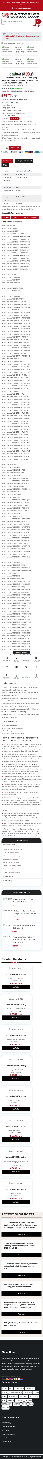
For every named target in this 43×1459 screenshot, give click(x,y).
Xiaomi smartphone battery (11, 862)
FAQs (5, 165)
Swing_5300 (28, 1392)
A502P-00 (17, 1404)
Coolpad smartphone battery (12, 865)
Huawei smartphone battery (12, 872)
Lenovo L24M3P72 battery (16, 1096)
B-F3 (10, 1388)
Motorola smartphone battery (12, 869)
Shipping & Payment (24, 161)
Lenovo (25, 34)
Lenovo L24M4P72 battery (16, 974)
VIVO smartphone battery (11, 852)
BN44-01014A (34, 1396)
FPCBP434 (19, 1400)
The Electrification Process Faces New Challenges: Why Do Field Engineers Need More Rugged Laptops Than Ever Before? (20, 1225)
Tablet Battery (6, 1430)
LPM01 (4, 1396)
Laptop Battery (16, 34)
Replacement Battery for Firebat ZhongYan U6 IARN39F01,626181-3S (25, 913)
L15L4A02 (6, 217)
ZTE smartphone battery (11, 859)
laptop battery (8, 876)
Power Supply (6, 1442)
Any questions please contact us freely (14, 85)
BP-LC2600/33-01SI (15, 1392)
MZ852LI (11, 1400)
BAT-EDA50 (23, 1396)
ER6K (4, 1400)
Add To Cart (15, 148)
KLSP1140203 (19, 1388)
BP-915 (36, 1392)
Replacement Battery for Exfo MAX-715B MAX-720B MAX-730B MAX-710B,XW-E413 (24, 939)
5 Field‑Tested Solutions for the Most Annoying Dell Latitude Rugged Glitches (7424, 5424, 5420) (19, 1245)
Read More (21, 1234)
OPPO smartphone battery (11, 856)
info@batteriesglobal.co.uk (22, 8)
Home (7, 34)
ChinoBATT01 (30, 1388)
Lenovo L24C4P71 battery (16, 1126)
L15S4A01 (5, 1408)
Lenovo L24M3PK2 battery (16, 1157)
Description (7, 161)
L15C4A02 (15, 217)
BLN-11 (4, 1392)
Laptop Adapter (6, 1438)
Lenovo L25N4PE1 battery (16, 1005)
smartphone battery (10, 845)
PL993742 (28, 1400)
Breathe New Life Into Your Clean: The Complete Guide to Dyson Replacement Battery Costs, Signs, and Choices (19, 1304)
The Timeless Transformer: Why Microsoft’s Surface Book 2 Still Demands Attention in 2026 (21, 1266)
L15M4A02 (25, 217)
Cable (31, 1404)
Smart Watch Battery (8, 1434)
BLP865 (4, 1388)
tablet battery (7, 881)
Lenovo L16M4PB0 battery (16, 1066)
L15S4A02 (34, 217)
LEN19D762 (14, 102)
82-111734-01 (13, 1396)
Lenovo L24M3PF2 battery (16, 1189)
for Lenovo (19, 184)
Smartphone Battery (8, 1426)
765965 (24, 1404)
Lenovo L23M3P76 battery (16, 1035)
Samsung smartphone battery (12, 849)
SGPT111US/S (6, 1404)
